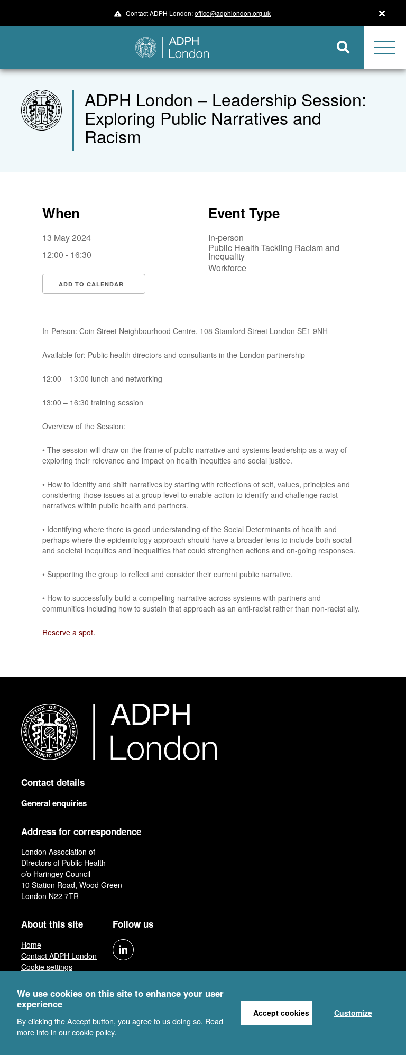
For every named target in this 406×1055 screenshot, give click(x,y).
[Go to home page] (161, 47)
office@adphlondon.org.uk (233, 12)
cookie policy (93, 1032)
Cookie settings (46, 966)
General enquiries (54, 803)
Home (31, 944)
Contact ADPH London (59, 955)
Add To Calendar (91, 284)
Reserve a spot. (68, 632)
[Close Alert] (382, 13)
